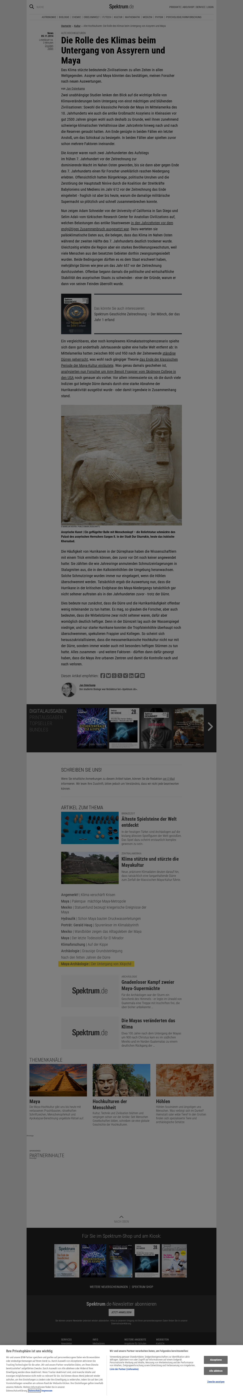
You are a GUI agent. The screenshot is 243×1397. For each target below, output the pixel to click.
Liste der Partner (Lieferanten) (124, 1369)
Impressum (46, 1390)
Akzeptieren (216, 1360)
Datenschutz (34, 1390)
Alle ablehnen (215, 1370)
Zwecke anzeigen (215, 1381)
